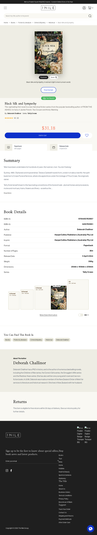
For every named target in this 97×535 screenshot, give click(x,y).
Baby (60, 462)
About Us (62, 489)
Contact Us (62, 512)
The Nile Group (23, 528)
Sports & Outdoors (65, 475)
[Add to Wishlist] (87, 135)
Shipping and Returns (66, 516)
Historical (51, 23)
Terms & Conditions (65, 495)
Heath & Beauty (64, 472)
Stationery (62, 478)
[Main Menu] (5, 8)
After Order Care (64, 522)
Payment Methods (65, 519)
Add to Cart (42, 135)
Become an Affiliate (65, 502)
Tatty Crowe (32, 113)
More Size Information (48, 315)
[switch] (80, 315)
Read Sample (48, 90)
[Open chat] (90, 528)
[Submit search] (90, 15)
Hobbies (61, 468)
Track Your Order (64, 509)
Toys (60, 458)
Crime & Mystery (40, 23)
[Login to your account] (84, 8)
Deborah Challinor (14, 113)
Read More (7, 193)
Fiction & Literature (24, 23)
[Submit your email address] (56, 461)
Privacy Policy (63, 499)
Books (13, 23)
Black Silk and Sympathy (66, 23)
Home (6, 23)
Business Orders (64, 492)
